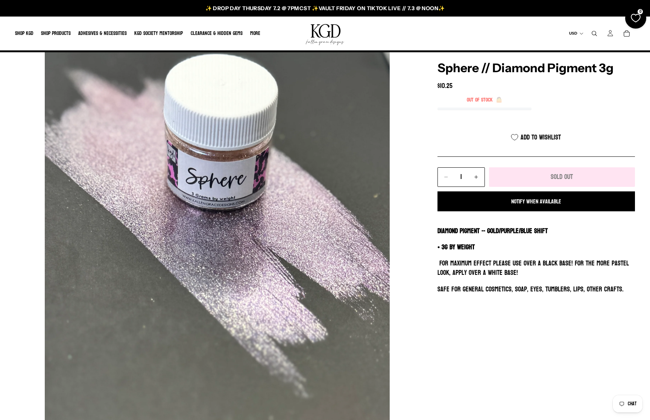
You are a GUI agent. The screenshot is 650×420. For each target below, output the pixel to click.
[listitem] (255, 33)
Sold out (562, 177)
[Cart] (626, 33)
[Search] (594, 33)
